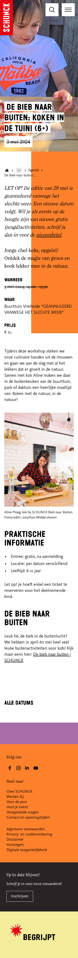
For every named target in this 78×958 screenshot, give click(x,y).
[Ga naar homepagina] (7, 170)
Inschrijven (20, 896)
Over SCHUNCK (19, 792)
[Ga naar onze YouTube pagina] (35, 768)
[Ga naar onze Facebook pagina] (9, 768)
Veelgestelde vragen (22, 812)
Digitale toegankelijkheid (26, 850)
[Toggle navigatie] (68, 9)
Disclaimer (15, 840)
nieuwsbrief (48, 235)
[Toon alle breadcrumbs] (18, 170)
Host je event (17, 807)
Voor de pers (16, 802)
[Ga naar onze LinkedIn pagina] (27, 768)
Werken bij (15, 797)
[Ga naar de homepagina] (6, 17)
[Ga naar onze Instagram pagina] (18, 768)
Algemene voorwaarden (25, 829)
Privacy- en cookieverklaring (29, 834)
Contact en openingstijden (28, 818)
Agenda (33, 170)
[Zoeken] (52, 9)
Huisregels (15, 845)
